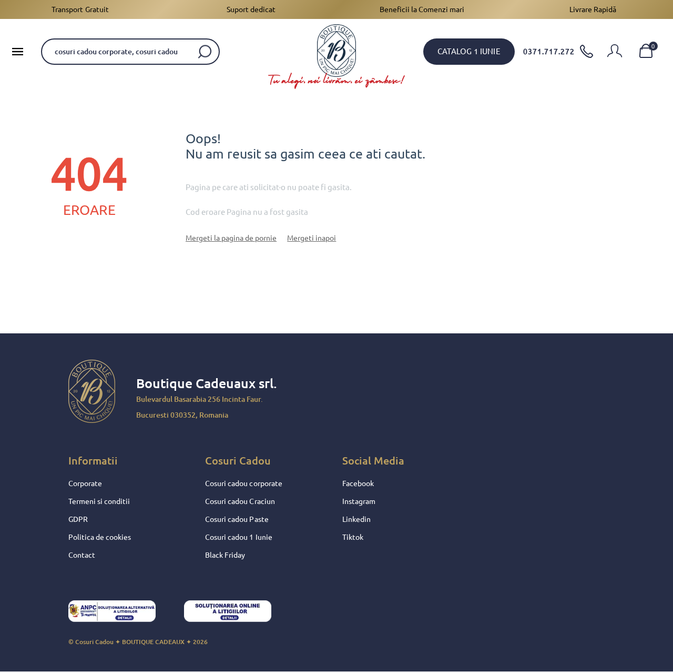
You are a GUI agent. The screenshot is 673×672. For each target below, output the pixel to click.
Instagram (358, 501)
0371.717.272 (549, 51)
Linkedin (356, 519)
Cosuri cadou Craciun (239, 501)
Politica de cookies (99, 537)
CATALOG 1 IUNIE (469, 51)
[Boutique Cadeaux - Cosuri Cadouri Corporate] (336, 50)
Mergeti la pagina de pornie (231, 238)
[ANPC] (121, 614)
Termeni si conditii (99, 501)
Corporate (85, 483)
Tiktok (352, 537)
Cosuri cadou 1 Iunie (238, 537)
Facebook (358, 483)
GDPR (78, 519)
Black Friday (225, 555)
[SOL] (236, 614)
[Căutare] (204, 51)
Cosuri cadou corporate (243, 483)
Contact (81, 555)
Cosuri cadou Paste (236, 519)
